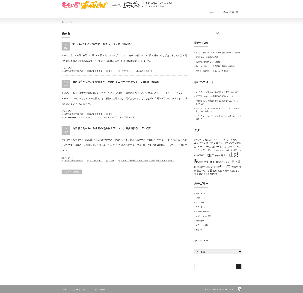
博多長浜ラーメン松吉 (138, 160)
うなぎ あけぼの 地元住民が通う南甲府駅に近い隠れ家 (218, 53)
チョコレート (214, 146)
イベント (199, 193)
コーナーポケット (84, 117)
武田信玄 (201, 167)
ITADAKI (124, 71)
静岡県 (213, 174)
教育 (197, 230)
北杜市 (210, 155)
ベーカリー (102, 117)
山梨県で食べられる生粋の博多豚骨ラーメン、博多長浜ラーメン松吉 (111, 128)
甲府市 (225, 167)
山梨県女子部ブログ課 (73, 71)
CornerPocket (70, 117)
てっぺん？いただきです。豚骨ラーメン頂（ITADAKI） (104, 44)
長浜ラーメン (161, 160)
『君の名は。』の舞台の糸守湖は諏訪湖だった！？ (215, 101)
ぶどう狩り (214, 140)
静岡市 (206, 174)
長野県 (200, 174)
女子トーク (200, 225)
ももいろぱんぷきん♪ (226, 289)
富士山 (225, 155)
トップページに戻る (72, 172)
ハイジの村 (227, 147)
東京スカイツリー (223, 162)
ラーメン (132, 71)
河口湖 (209, 167)
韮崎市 (147, 71)
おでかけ (199, 198)
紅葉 (220, 171)
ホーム (213, 12)
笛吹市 (213, 170)
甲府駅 (234, 167)
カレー (221, 143)
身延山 (232, 171)
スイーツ (199, 207)
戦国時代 (203, 162)
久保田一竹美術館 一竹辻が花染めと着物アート (215, 71)
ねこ (207, 140)
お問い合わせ (100, 289)
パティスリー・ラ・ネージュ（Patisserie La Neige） (216, 116)
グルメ (111, 71)
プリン (199, 150)
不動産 (198, 221)
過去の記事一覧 (230, 12)
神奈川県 (205, 171)
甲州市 (217, 167)
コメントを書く (95, 71)
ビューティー (201, 211)
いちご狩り (199, 140)
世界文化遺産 (231, 150)
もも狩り (224, 140)
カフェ (214, 143)
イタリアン (233, 140)
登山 (199, 170)
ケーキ (201, 146)
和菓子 (217, 156)
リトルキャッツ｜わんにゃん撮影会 (209, 92)
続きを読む (67, 68)
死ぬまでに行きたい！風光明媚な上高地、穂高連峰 (215, 66)
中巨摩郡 (201, 155)
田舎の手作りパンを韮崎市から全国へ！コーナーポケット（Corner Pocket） (116, 81)
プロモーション (202, 216)
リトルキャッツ (218, 150)
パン (95, 117)
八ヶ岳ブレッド (114, 117)
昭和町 (212, 162)
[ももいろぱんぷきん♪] (117, 4)
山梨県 (140, 71)
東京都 (236, 161)
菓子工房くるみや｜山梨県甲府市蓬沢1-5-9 (212, 96)
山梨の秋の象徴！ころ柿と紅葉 (208, 62)
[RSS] (239, 289)
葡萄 (227, 171)
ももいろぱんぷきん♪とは (82, 289)
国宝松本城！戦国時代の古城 (207, 57)
